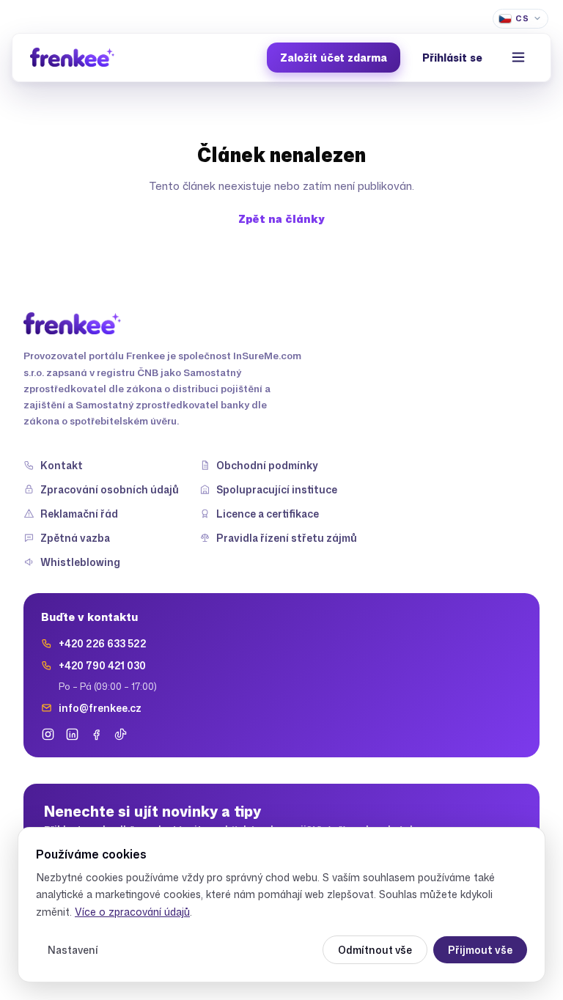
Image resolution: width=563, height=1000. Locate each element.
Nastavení (73, 950)
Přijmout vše (480, 950)
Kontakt (61, 465)
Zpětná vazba (75, 538)
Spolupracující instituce (276, 489)
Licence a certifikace (267, 514)
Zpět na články (281, 219)
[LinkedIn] (72, 734)
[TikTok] (121, 734)
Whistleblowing (80, 562)
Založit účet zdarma (333, 57)
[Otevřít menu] (518, 57)
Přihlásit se (452, 57)
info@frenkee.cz (100, 708)
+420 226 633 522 (102, 643)
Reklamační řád (79, 514)
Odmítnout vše (375, 950)
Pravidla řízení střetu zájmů (286, 538)
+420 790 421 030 (102, 665)
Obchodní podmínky (267, 465)
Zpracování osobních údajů (109, 489)
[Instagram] (48, 734)
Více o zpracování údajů (132, 912)
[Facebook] (96, 734)
